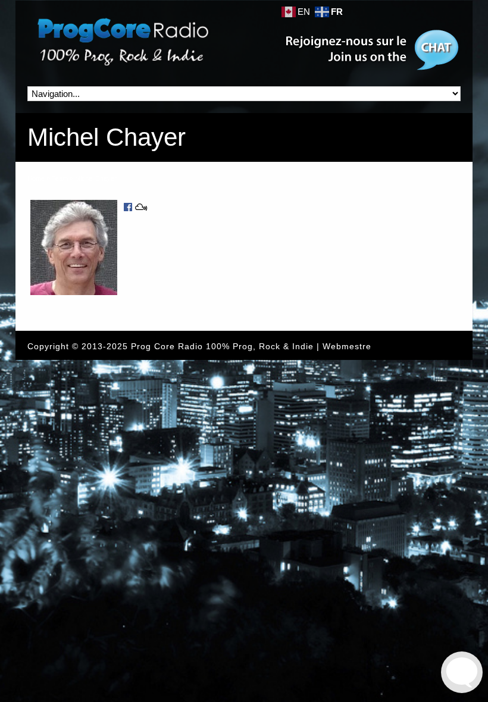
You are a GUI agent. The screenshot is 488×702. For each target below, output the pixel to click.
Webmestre (347, 346)
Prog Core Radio (167, 346)
